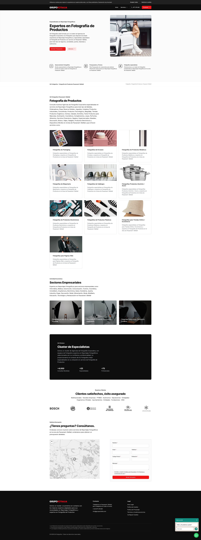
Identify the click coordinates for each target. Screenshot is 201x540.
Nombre (115, 442)
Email (114, 449)
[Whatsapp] (196, 535)
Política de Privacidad (130, 472)
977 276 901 (136, 7)
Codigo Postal (117, 456)
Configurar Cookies (132, 515)
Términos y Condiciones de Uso (136, 512)
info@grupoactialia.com (99, 511)
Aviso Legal (130, 504)
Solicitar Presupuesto (57, 49)
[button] (74, 459)
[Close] (197, 520)
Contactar (145, 7)
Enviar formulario (130, 477)
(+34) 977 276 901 (98, 509)
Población (135, 456)
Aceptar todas (134, 2)
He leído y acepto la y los (129, 472)
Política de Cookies (132, 507)
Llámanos (70, 49)
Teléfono (134, 449)
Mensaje (115, 463)
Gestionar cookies (146, 2)
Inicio (116, 7)
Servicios (123, 7)
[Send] (196, 528)
